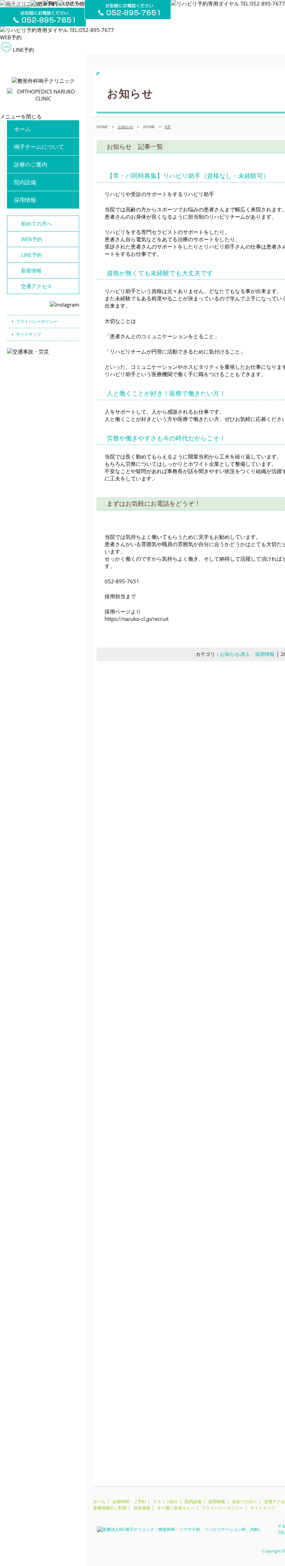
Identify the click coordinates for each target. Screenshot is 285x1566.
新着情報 (31, 270)
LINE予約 (23, 49)
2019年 (149, 126)
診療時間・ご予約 (129, 1501)
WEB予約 (11, 37)
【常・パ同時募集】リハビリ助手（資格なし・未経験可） (188, 175)
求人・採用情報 (258, 654)
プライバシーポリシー (37, 321)
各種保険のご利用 (110, 1508)
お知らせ (229, 654)
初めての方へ (36, 223)
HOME (102, 126)
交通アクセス (36, 286)
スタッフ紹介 (165, 1501)
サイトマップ (28, 334)
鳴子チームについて (39, 147)
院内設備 (25, 182)
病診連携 (141, 1508)
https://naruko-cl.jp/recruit (137, 618)
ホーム (22, 129)
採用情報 (25, 200)
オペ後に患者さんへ (176, 1508)
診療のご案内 (30, 164)
